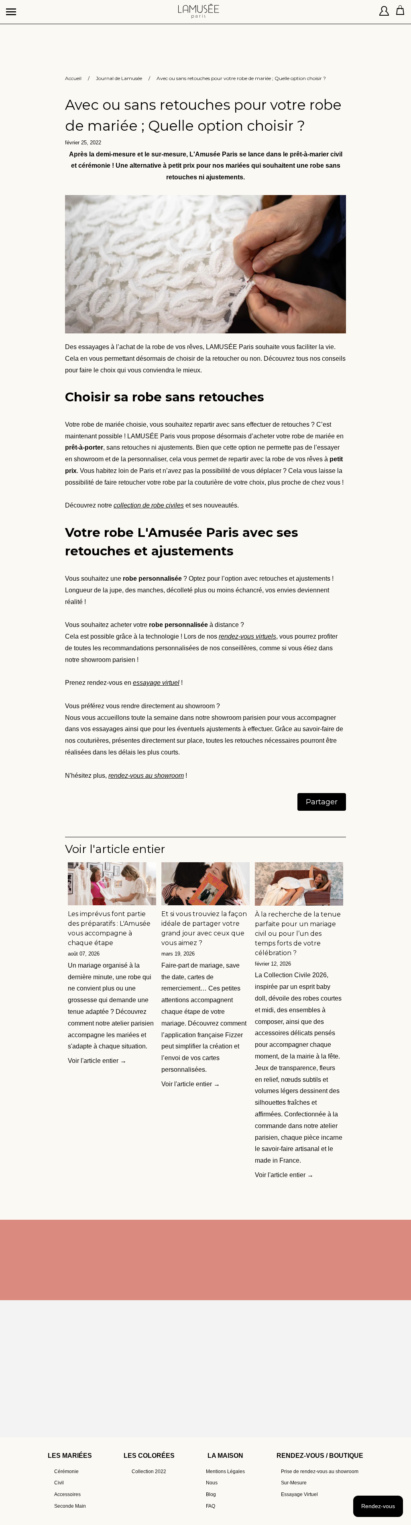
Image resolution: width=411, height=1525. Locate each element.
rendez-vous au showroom (146, 775)
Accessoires (67, 1494)
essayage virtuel (156, 682)
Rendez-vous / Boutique (320, 1455)
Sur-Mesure (294, 1483)
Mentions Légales (225, 1471)
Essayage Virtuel (299, 1494)
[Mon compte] (384, 12)
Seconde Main (70, 1506)
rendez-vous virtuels (247, 636)
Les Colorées (149, 1455)
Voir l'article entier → (97, 1060)
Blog (211, 1494)
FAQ (210, 1506)
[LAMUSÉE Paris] (198, 8)
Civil (59, 1483)
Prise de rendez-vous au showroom (319, 1471)
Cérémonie (66, 1471)
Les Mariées (70, 1455)
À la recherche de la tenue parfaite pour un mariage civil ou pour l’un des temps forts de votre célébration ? (298, 933)
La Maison (225, 1455)
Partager (322, 801)
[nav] (12, 8)
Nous (212, 1483)
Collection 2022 (149, 1471)
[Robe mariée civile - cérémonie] (205, 335)
